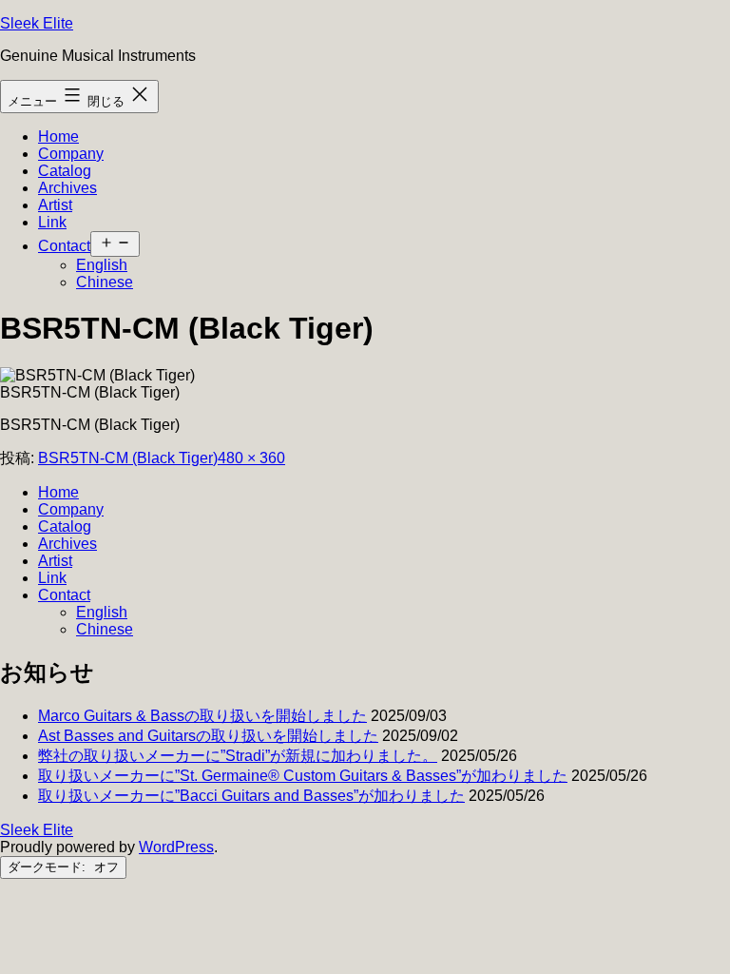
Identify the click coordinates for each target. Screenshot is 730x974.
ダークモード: (48, 867)
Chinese (104, 282)
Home (58, 136)
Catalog (64, 171)
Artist (55, 205)
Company (71, 154)
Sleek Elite (36, 23)
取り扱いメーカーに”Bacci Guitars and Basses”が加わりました (251, 796)
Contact (64, 246)
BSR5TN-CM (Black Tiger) (128, 458)
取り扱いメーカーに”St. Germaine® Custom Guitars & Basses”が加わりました (302, 776)
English (101, 265)
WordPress (176, 847)
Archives (67, 188)
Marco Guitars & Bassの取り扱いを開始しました (202, 716)
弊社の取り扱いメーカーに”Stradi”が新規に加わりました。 (237, 756)
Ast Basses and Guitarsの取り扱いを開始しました (208, 736)
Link (52, 222)
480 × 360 (251, 458)
